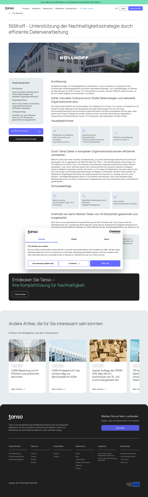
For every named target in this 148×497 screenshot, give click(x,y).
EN (116, 8)
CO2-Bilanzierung (15, 453)
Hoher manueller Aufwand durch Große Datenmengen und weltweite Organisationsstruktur (25, 94)
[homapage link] (9, 8)
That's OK (105, 263)
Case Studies (80, 459)
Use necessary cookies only (42, 263)
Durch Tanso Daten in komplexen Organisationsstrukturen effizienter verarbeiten (25, 105)
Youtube (56, 456)
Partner (33, 456)
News (78, 453)
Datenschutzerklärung (128, 453)
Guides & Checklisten (83, 462)
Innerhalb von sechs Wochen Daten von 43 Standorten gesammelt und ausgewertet (24, 117)
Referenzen (59, 8)
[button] (27, 8)
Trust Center (124, 459)
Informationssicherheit (127, 456)
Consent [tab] (41, 239)
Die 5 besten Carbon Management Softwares (106, 454)
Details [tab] (74, 239)
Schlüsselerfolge (19, 112)
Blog (77, 456)
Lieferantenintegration (16, 459)
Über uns (34, 453)
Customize (73, 263)
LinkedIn (56, 453)
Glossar (78, 468)
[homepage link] (41, 417)
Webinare (79, 465)
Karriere (33, 459)
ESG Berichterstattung (16, 456)
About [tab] (106, 239)
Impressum (124, 462)
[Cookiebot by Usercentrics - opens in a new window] (110, 232)
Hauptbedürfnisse (19, 100)
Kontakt (33, 462)
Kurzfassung (17, 88)
